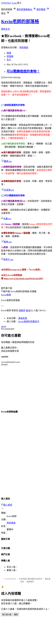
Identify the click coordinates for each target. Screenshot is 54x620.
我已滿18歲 (6, 615)
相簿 (9, 53)
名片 (9, 59)
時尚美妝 (23, 47)
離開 (16, 615)
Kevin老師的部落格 (20, 21)
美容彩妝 (22, 318)
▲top (3, 326)
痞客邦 (22, 310)
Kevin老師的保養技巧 (28, 321)
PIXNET (13, 579)
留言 (28, 310)
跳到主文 (5, 29)
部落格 (10, 56)
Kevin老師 (6, 295)
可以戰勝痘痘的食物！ (23, 71)
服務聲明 (30, 582)
